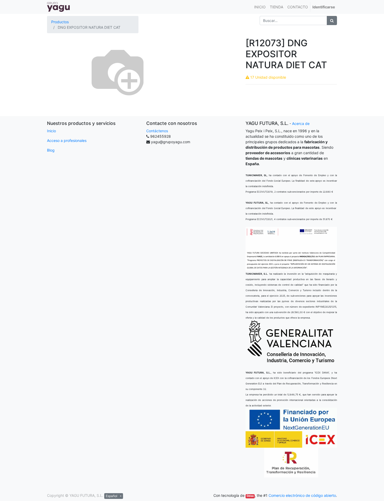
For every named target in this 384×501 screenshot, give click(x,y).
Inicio (51, 131)
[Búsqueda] (332, 20)
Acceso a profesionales (66, 140)
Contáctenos (157, 131)
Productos (60, 22)
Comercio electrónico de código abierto (302, 495)
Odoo (250, 496)
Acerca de (301, 123)
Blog (51, 150)
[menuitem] (260, 7)
